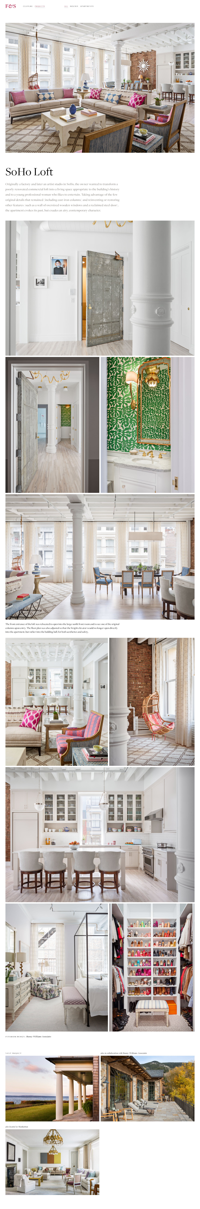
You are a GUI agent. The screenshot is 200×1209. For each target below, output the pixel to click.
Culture (28, 6)
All (66, 6)
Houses (74, 6)
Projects (40, 6)
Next (13, 1053)
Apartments (87, 6)
